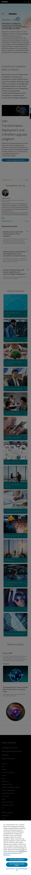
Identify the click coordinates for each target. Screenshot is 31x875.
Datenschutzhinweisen (10, 853)
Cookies (22, 851)
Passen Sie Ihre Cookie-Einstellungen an (16, 869)
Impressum (6, 855)
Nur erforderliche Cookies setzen (16, 864)
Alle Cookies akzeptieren (17, 859)
